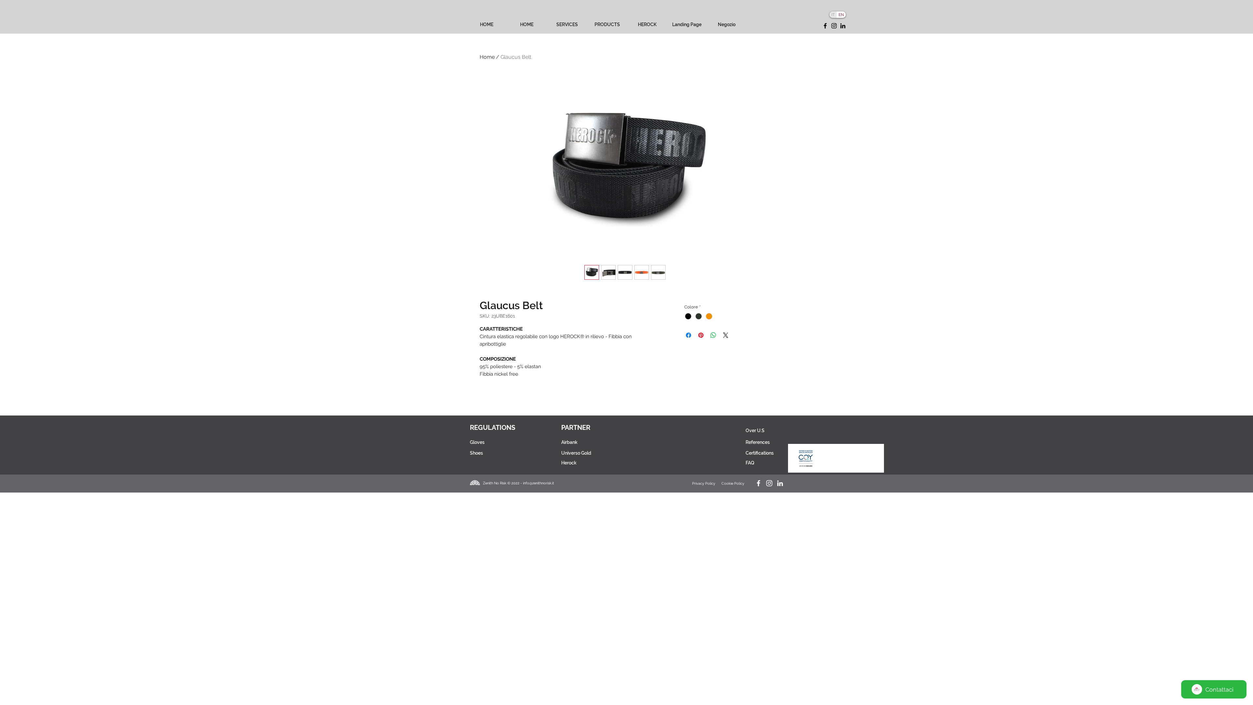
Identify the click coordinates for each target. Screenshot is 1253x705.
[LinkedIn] (842, 25)
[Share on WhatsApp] (713, 335)
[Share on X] (726, 335)
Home (487, 57)
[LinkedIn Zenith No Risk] (780, 483)
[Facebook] (825, 25)
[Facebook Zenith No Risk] (758, 483)
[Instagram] (834, 25)
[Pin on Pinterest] (701, 335)
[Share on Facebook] (688, 335)
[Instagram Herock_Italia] (769, 483)
